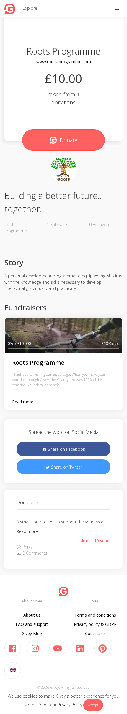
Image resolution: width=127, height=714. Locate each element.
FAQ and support (32, 624)
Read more (22, 401)
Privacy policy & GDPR (95, 624)
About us (31, 615)
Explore (30, 8)
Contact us (95, 633)
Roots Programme (38, 362)
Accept (93, 704)
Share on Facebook (66, 449)
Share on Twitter (66, 467)
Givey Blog (32, 633)
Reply (26, 547)
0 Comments (34, 553)
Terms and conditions (95, 615)
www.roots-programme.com (63, 61)
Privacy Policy (70, 704)
